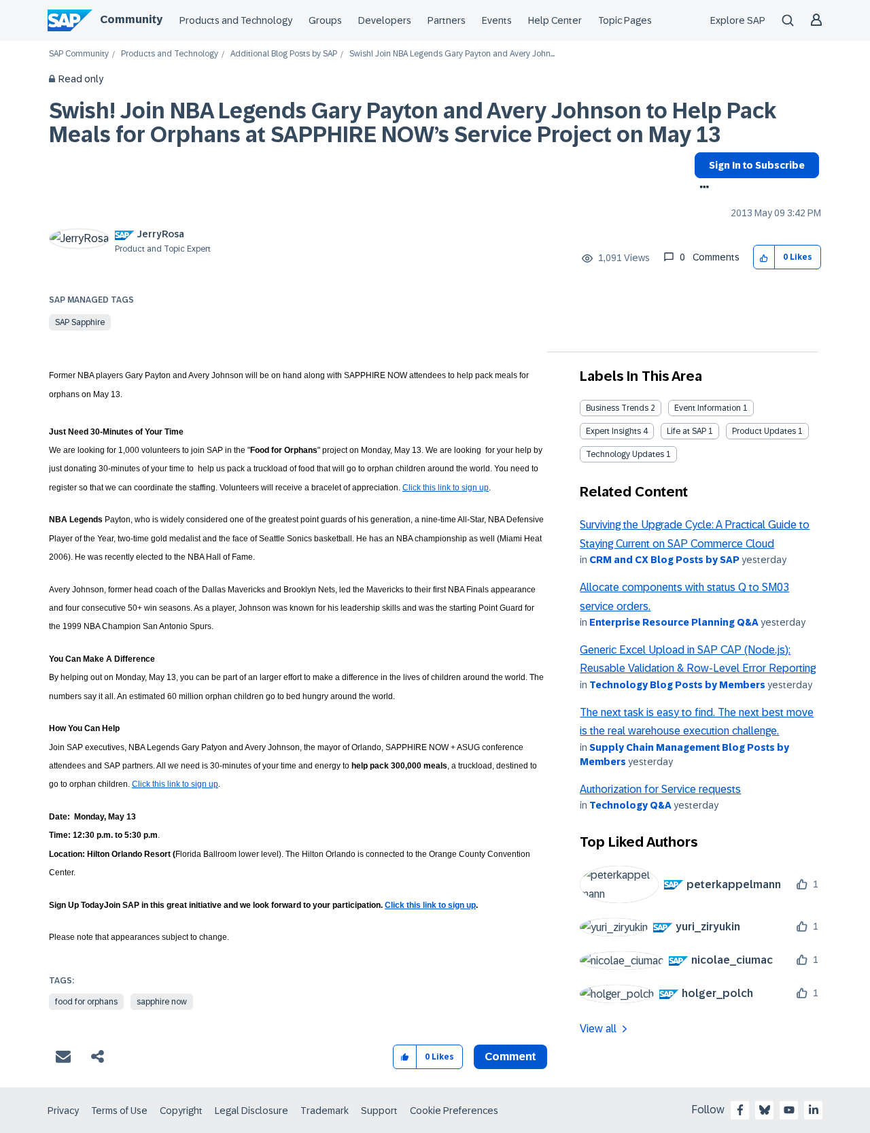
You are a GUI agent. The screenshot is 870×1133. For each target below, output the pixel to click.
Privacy (63, 1110)
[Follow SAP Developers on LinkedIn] (813, 1109)
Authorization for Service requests (660, 789)
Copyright (181, 1110)
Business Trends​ (617, 408)
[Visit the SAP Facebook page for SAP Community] (740, 1109)
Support (379, 1110)
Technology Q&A (630, 805)
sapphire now (162, 1002)
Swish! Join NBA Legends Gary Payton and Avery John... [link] (452, 54)
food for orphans (86, 1002)
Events (497, 20)
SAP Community (79, 54)
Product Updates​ (764, 431)
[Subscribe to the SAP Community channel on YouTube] (789, 1109)
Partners (447, 20)
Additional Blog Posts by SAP (283, 54)
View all (598, 1028)
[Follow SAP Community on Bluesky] (764, 1109)
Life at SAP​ (686, 431)
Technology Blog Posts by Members (677, 684)
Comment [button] (510, 1056)
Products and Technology (235, 20)
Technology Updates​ (625, 454)
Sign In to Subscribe (757, 165)
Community (131, 19)
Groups (325, 20)
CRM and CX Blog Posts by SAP (664, 559)
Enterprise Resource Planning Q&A (674, 622)
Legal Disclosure (251, 1110)
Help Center (555, 20)
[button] (764, 257)
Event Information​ (707, 408)
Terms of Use (119, 1110)
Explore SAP (737, 20)
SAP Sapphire (80, 322)
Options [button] (702, 188)
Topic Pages (625, 20)
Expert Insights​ (613, 431)
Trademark (324, 1110)
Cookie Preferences (454, 1110)
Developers (384, 20)
